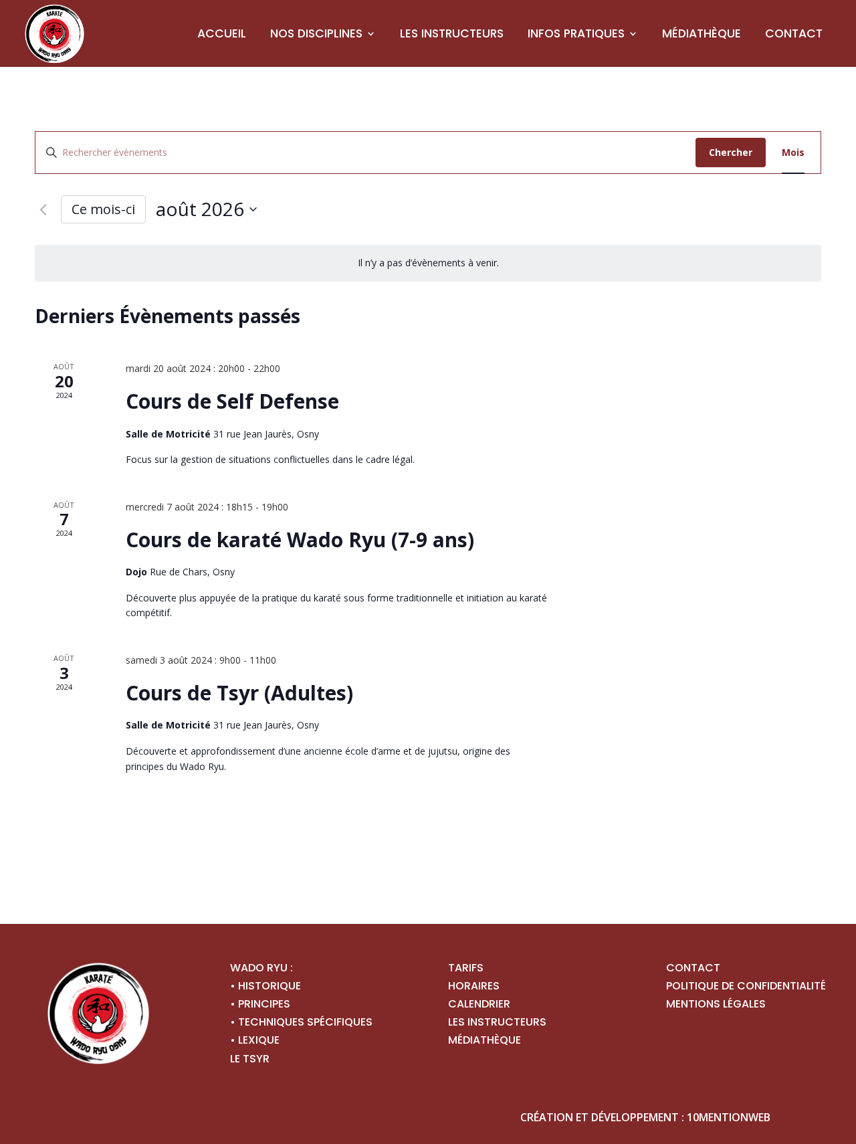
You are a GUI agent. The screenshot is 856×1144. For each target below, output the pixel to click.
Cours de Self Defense (232, 401)
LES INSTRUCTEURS (452, 33)
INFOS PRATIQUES (576, 33)
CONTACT (794, 33)
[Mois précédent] (43, 209)
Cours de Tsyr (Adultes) (239, 692)
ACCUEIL (221, 33)
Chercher (730, 152)
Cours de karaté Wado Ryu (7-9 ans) (300, 539)
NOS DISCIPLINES (316, 33)
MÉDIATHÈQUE (701, 33)
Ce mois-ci (103, 209)
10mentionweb (728, 1117)
